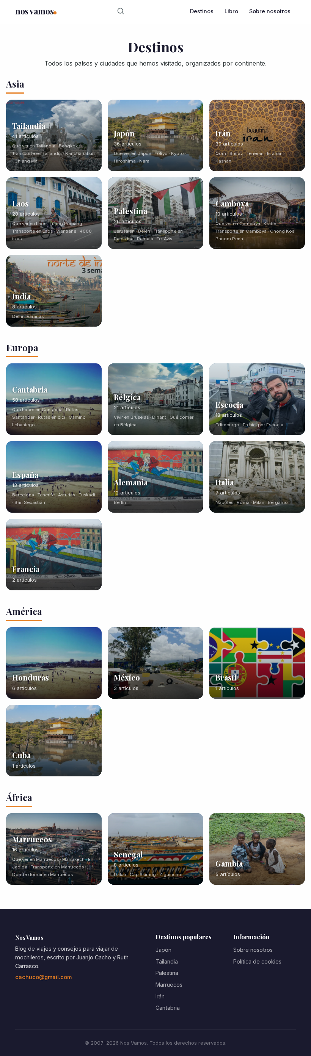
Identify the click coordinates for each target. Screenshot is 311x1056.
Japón (163, 949)
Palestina (167, 973)
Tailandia (167, 961)
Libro (231, 11)
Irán (160, 996)
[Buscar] (121, 11)
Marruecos (169, 984)
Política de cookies (257, 961)
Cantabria (168, 1007)
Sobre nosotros (270, 11)
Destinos (202, 11)
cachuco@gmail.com (43, 977)
